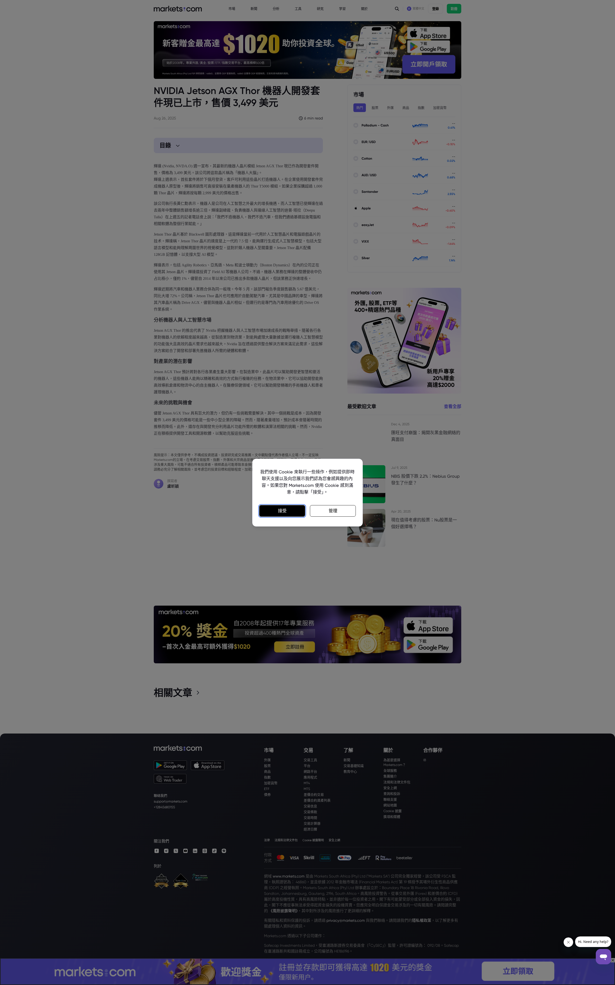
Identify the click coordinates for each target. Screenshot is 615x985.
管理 (333, 510)
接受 (282, 510)
